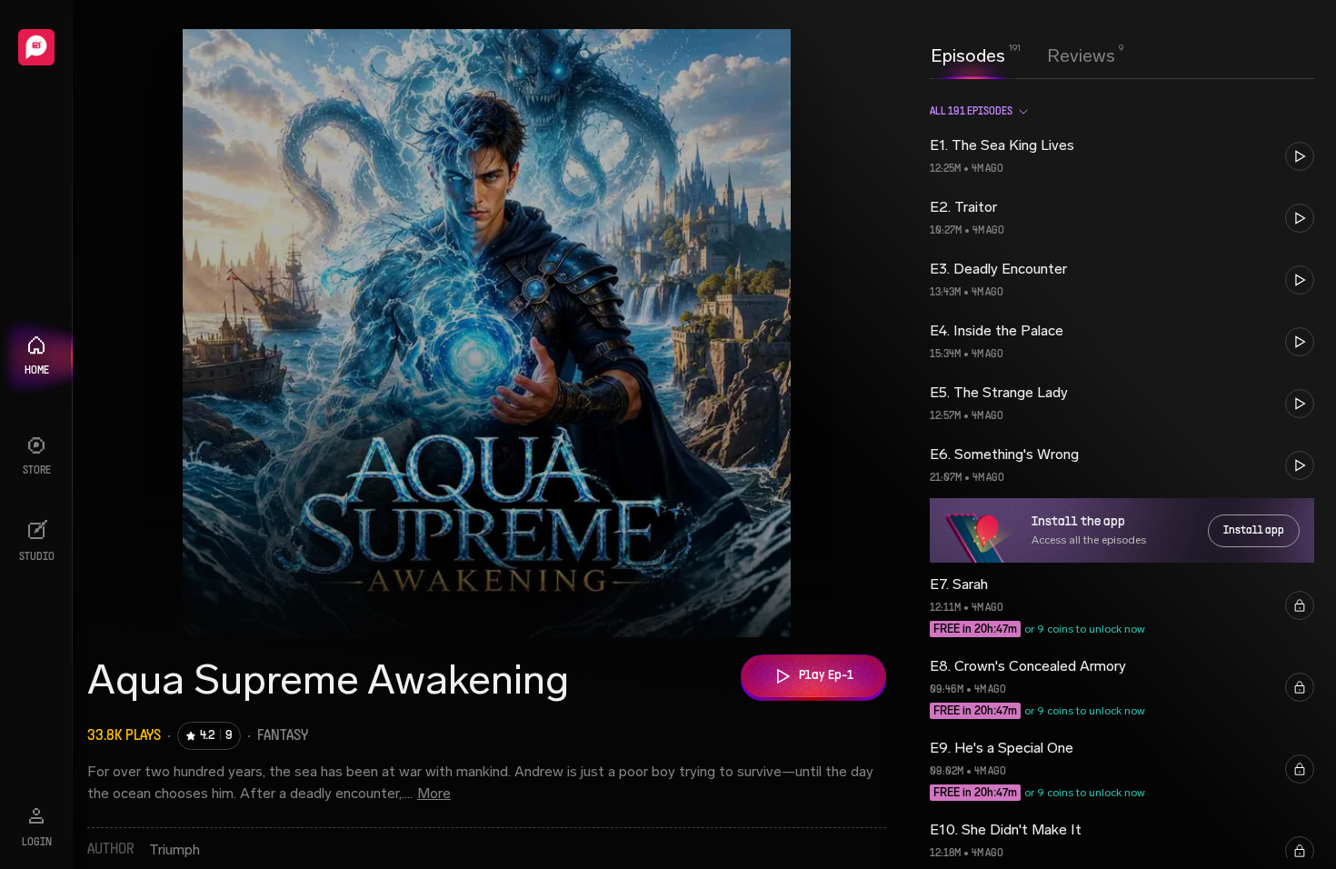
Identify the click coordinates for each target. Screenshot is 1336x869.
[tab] (968, 53)
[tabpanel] (1121, 473)
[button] (1121, 156)
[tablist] (1023, 55)
